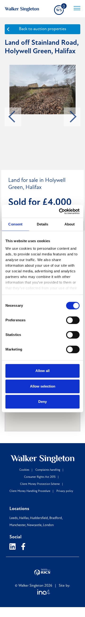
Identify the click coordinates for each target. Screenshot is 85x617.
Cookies (24, 470)
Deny (42, 402)
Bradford (55, 518)
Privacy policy (64, 491)
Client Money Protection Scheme (40, 484)
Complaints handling (47, 470)
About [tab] (69, 224)
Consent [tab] (15, 224)
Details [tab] (42, 224)
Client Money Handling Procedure (29, 491)
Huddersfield (39, 518)
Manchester (17, 525)
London (48, 525)
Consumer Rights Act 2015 (39, 477)
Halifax (24, 518)
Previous (11, 116)
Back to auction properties (42, 29)
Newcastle (34, 525)
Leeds (13, 518)
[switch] (73, 320)
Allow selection (42, 386)
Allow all (42, 371)
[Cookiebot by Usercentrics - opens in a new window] (60, 211)
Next (73, 116)
